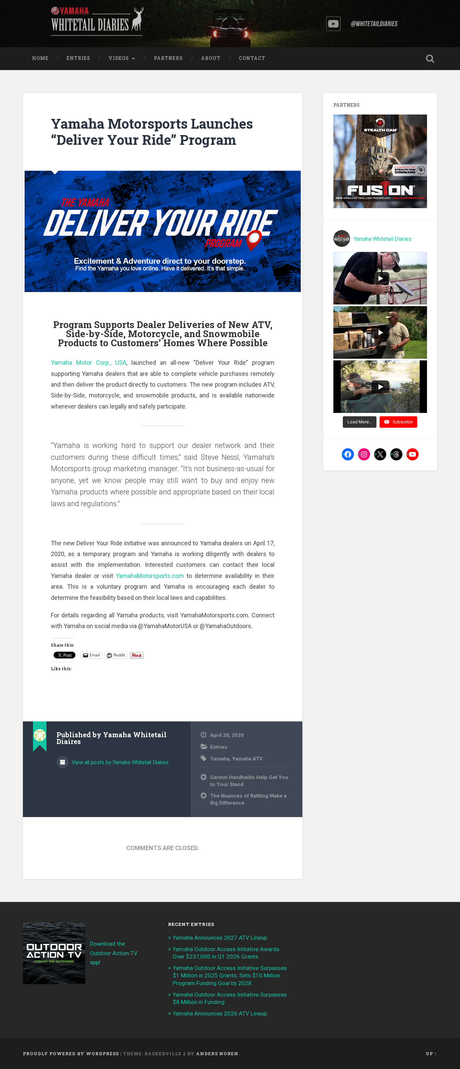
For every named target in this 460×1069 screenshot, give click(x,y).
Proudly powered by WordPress (71, 1053)
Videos (118, 58)
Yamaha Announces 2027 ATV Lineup (220, 937)
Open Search (430, 58)
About (211, 58)
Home (40, 58)
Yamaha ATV (247, 759)
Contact (252, 58)
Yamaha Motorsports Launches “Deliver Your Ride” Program (152, 132)
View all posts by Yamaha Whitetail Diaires (119, 762)
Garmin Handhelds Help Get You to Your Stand (249, 780)
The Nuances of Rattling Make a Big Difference (248, 799)
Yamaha (219, 759)
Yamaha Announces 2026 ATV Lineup (220, 1013)
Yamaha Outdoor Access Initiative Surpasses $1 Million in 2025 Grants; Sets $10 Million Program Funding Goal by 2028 (230, 975)
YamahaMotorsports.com (150, 575)
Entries (78, 58)
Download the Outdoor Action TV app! (113, 953)
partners (168, 58)
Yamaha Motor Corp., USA (88, 362)
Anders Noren (217, 1053)
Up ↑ (431, 1053)
